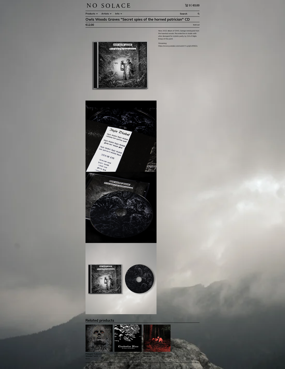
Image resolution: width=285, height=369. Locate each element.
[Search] (198, 13)
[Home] (108, 5)
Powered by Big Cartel (142, 366)
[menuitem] (92, 13)
